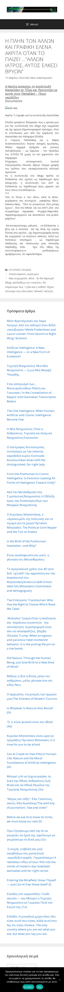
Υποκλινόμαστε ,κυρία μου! (24, 274)
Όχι (39, 987)
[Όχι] (59, 979)
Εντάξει (28, 987)
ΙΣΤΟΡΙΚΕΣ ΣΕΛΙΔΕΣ (20, 269)
